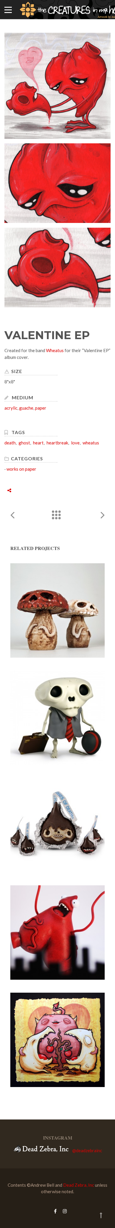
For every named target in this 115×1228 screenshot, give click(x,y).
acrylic (10, 408)
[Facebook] (55, 1211)
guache (26, 408)
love (75, 442)
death (10, 442)
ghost (24, 442)
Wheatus (55, 350)
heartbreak (57, 442)
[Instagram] (63, 1211)
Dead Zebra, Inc (78, 1185)
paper (40, 408)
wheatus (91, 442)
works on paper (21, 469)
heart (38, 442)
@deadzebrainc (87, 1150)
